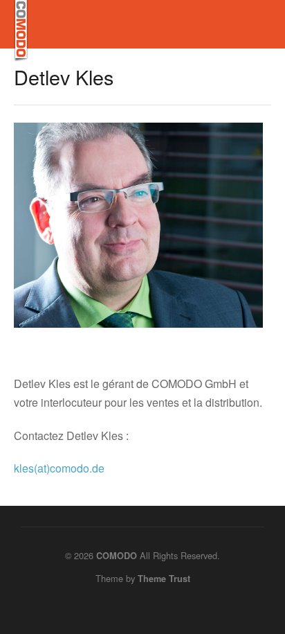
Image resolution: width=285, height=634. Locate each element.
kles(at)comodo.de (59, 468)
